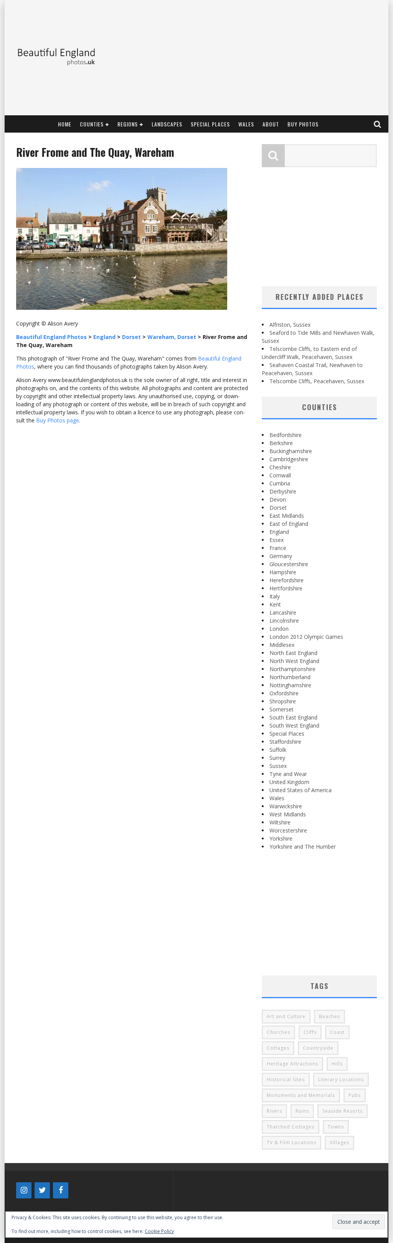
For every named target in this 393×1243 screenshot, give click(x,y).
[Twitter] (42, 1190)
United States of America (300, 790)
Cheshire (280, 467)
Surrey (277, 757)
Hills (337, 1063)
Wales (246, 124)
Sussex (278, 765)
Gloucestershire (288, 564)
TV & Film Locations (291, 1142)
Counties (92, 124)
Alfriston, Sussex (289, 324)
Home (64, 124)
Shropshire (282, 701)
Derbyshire (282, 491)
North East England (293, 652)
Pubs (354, 1095)
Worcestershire (288, 830)
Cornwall (280, 475)
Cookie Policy (159, 1231)
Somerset (281, 709)
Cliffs (310, 1032)
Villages (339, 1142)
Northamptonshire (292, 669)
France (277, 548)
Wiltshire (280, 822)
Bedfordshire (285, 435)
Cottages (278, 1048)
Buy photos (303, 124)
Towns (336, 1126)
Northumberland (289, 677)
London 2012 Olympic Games (306, 636)
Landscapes (167, 124)
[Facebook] (60, 1190)
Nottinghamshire (290, 685)
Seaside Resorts (342, 1111)
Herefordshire (286, 580)
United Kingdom (289, 782)
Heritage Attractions (292, 1063)
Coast (337, 1032)
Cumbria (279, 483)
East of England (288, 523)
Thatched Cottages (290, 1126)
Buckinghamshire (290, 451)
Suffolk (277, 749)
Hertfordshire (285, 588)
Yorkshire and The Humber (302, 846)
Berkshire (281, 443)
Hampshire (282, 572)
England (279, 531)
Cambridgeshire (288, 459)
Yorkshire (280, 838)
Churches (278, 1032)
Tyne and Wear (288, 774)
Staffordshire (285, 741)
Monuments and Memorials (301, 1095)
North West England (294, 661)
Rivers (274, 1111)
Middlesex (281, 644)
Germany (280, 556)
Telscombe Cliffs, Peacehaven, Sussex (316, 381)
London (279, 628)
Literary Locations (341, 1079)
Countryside (318, 1048)
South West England (294, 725)
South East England (293, 717)
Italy (274, 596)
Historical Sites (286, 1079)
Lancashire (282, 612)
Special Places (210, 124)
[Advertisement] (245, 57)
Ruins (302, 1111)
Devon (277, 499)
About (271, 124)
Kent (275, 604)
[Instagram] (23, 1190)
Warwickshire (285, 806)
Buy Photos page (57, 420)
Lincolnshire (284, 620)
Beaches (329, 1016)
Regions (127, 124)
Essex (276, 539)
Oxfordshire (284, 693)
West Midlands (287, 814)
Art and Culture (286, 1016)
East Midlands (286, 515)
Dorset (278, 507)
